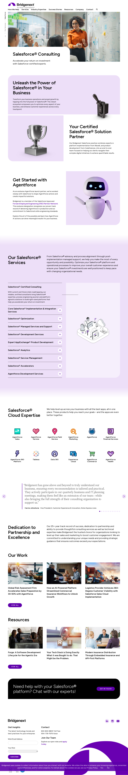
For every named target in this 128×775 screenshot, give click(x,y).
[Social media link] (107, 721)
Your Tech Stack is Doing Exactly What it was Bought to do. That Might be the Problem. (63, 655)
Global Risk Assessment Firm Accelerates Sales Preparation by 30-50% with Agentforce (25, 591)
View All (15, 605)
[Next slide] (124, 496)
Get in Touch (106, 689)
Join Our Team (48, 737)
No (108, 768)
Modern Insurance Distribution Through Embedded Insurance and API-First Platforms (102, 655)
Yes (101, 768)
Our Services (5, 27)
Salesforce (5, 15)
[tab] (99, 511)
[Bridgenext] (21, 5)
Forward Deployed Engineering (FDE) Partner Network (35, 204)
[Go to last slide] (4, 496)
